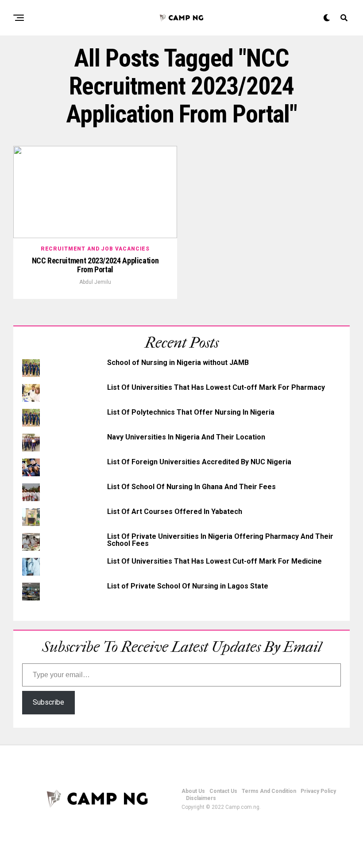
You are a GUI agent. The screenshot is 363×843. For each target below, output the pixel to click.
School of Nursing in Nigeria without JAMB (178, 362)
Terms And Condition (269, 791)
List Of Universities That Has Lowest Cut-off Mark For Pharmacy (216, 387)
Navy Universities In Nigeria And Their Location (186, 437)
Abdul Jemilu (95, 282)
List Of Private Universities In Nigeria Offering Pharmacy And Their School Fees (220, 540)
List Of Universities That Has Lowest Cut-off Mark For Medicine (214, 561)
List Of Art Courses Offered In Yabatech (174, 511)
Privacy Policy (318, 791)
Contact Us (223, 791)
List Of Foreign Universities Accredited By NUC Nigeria (199, 462)
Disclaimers (201, 798)
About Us (193, 791)
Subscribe (48, 702)
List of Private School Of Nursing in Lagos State (187, 586)
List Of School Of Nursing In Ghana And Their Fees (191, 486)
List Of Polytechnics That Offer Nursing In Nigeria (190, 412)
